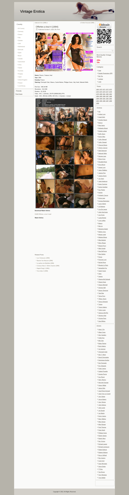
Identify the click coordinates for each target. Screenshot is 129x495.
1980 (100, 94)
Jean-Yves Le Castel (104, 394)
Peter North (101, 430)
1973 (110, 89)
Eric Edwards (102, 366)
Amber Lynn (101, 114)
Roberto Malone (103, 452)
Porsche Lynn (102, 259)
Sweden (20, 40)
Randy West (102, 438)
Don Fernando (102, 363)
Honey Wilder (102, 385)
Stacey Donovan (103, 290)
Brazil (19, 55)
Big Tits (100, 76)
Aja (99, 111)
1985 (100, 96)
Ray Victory (101, 441)
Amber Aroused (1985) (87, 22)
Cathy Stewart (102, 142)
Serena (100, 276)
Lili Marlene (101, 206)
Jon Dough (101, 410)
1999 (97, 103)
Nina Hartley (102, 254)
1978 (110, 92)
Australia (20, 71)
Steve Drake (102, 466)
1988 (110, 96)
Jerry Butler (101, 396)
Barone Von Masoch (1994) (45, 260)
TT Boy (100, 469)
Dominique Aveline (103, 360)
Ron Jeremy (101, 458)
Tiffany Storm (102, 299)
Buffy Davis (101, 134)
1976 (104, 92)
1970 (100, 89)
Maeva (100, 223)
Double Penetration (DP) (105, 73)
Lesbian (100, 79)
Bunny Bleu (101, 136)
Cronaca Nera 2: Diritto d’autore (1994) (48, 265)
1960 (97, 89)
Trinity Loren (102, 310)
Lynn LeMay (102, 220)
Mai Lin (100, 226)
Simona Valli (102, 287)
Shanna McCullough (104, 279)
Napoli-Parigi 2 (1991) (43, 268)
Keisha (100, 192)
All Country (21, 28)
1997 (107, 101)
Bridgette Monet (103, 128)
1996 (104, 101)
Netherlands (21, 46)
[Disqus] (64, 299)
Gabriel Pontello (103, 371)
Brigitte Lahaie (102, 131)
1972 (107, 89)
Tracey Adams (102, 307)
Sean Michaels (102, 463)
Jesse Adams (102, 399)
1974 (97, 92)
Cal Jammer (101, 349)
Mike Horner (101, 422)
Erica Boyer (101, 164)
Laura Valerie (102, 204)
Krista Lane (101, 198)
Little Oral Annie (103, 212)
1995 (100, 101)
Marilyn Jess (102, 232)
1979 (97, 94)
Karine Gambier (102, 187)
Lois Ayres (101, 215)
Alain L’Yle (101, 329)
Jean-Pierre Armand (104, 391)
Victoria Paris (102, 318)
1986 (104, 96)
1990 (100, 98)
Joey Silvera (102, 402)
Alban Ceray (102, 332)
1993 (110, 98)
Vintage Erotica (32, 11)
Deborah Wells (102, 153)
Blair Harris (101, 125)
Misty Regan (102, 243)
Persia (100, 257)
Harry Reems (102, 380)
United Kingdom (22, 80)
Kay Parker (101, 190)
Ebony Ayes (101, 159)
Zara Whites (101, 321)
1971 (104, 89)
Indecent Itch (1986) (40, 22)
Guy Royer (101, 377)
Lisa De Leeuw (102, 209)
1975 (100, 92)
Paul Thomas (102, 427)
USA (19, 43)
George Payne (102, 374)
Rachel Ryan (102, 262)
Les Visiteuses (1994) (43, 258)
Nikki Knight (101, 248)
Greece (20, 34)
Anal (99, 70)
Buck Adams (102, 346)
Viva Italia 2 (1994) (42, 271)
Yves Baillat (101, 477)
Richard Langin (102, 444)
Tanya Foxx (101, 296)
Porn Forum (19, 94)
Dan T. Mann (102, 354)
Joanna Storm (102, 176)
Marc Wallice (102, 419)
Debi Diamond (102, 150)
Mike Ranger (102, 424)
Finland (20, 83)
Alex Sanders (102, 335)
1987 (107, 96)
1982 (107, 94)
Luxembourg (21, 86)
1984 (97, 96)
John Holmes (102, 405)
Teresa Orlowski (103, 301)
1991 (104, 98)
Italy (19, 37)
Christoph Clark (102, 352)
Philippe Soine (102, 433)
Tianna (100, 304)
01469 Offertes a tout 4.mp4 (43, 214)
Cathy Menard (102, 139)
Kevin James (102, 416)
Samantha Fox (102, 268)
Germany (20, 31)
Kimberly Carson (103, 195)
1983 (110, 94)
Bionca (100, 123)
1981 (104, 94)
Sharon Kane (102, 282)
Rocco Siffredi (102, 455)
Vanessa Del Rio (103, 313)
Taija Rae (101, 293)
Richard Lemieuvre (103, 447)
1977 (107, 92)
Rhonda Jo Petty (103, 265)
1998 (110, 101)
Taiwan (20, 68)
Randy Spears (102, 435)
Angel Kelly (101, 117)
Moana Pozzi (102, 246)
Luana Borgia (102, 218)
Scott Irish (101, 461)
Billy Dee (101, 340)
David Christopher (103, 357)
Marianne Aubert (103, 229)
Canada (20, 58)
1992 (107, 98)
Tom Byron (101, 472)
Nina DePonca (102, 251)
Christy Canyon (102, 148)
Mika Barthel (102, 240)
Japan (20, 77)
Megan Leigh (102, 234)
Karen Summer (102, 184)
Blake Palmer (102, 343)
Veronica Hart (102, 315)
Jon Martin (101, 413)
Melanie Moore (102, 237)
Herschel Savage (103, 382)
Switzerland (21, 61)
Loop (99, 82)
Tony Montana (102, 475)
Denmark (20, 49)
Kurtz (58, 29)
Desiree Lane (102, 156)
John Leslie (101, 408)
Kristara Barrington (103, 201)
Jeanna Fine (102, 173)
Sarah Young (102, 271)
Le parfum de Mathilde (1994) (45, 263)
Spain (19, 52)
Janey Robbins (102, 170)
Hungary (20, 74)
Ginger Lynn (101, 167)
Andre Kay (101, 338)
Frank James (102, 368)
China (19, 64)
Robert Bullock (102, 449)
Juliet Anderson (102, 181)
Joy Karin (101, 178)
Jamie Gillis (101, 388)
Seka (99, 273)
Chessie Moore (102, 145)
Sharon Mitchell (102, 285)
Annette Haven (102, 120)
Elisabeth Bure (102, 162)
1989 (97, 98)
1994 (97, 101)
